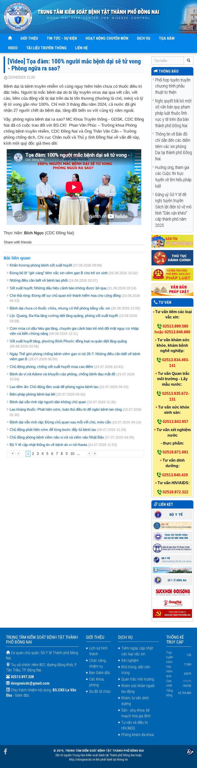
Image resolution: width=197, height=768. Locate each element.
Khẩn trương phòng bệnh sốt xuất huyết (41, 265)
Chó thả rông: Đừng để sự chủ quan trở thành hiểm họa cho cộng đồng (65, 295)
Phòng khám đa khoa (137, 734)
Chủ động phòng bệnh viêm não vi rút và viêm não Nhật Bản (57, 437)
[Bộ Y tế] (172, 514)
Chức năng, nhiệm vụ (97, 663)
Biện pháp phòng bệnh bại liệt (32, 394)
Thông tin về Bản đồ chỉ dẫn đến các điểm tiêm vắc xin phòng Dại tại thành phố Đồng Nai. (173, 146)
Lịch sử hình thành (98, 651)
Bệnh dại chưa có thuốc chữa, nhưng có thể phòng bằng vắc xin (60, 308)
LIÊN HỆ (81, 48)
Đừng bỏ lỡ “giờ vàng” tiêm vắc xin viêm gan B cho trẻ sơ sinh (59, 273)
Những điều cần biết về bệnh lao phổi (39, 280)
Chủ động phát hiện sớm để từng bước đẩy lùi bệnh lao (53, 429)
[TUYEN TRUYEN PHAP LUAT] (172, 274)
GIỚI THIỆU (29, 38)
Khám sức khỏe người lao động (137, 688)
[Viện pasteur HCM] (172, 559)
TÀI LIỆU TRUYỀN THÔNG (46, 48)
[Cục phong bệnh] (172, 525)
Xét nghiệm (130, 660)
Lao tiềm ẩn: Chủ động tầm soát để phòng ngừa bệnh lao (54, 387)
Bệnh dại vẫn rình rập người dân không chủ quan (48, 402)
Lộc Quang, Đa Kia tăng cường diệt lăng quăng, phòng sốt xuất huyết (64, 316)
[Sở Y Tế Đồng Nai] (172, 580)
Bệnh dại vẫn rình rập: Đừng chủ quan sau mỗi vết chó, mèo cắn (60, 422)
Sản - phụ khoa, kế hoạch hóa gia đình (136, 713)
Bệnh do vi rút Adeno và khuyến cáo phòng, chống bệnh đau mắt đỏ (62, 374)
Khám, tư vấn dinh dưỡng (135, 701)
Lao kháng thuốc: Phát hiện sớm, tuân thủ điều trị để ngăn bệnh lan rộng (66, 409)
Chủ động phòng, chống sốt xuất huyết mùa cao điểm (51, 367)
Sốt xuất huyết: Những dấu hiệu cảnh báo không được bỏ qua (58, 288)
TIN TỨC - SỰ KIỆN (62, 38)
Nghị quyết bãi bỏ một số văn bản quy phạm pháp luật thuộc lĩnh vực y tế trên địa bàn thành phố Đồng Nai (173, 113)
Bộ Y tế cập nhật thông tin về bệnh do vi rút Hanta (48, 445)
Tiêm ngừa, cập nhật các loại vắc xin (137, 651)
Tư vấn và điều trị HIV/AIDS (134, 725)
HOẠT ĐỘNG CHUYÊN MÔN (107, 38)
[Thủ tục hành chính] (172, 257)
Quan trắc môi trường (137, 679)
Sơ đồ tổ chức (100, 691)
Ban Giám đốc (99, 672)
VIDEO (13, 48)
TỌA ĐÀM (166, 38)
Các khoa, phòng (96, 682)
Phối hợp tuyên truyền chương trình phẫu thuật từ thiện (173, 86)
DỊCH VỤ (143, 38)
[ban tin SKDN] (172, 241)
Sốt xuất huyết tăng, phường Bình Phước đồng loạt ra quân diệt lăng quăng (68, 341)
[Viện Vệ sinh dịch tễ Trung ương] (172, 548)
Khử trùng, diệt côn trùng (135, 670)
